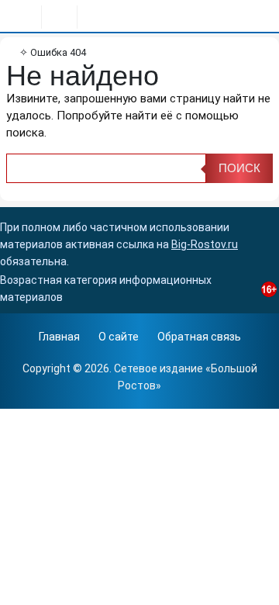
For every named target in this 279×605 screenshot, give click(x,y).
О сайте (118, 336)
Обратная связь (199, 336)
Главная (59, 336)
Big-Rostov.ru (204, 244)
